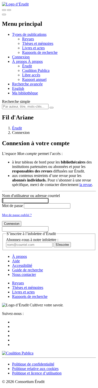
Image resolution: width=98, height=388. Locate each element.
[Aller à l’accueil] (15, 4)
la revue (85, 184)
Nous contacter (24, 274)
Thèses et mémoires (37, 43)
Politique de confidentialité (33, 364)
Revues (28, 39)
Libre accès (31, 75)
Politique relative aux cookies (35, 368)
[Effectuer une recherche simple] (4, 10)
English (18, 88)
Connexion (21, 57)
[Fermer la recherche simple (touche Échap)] (9, 10)
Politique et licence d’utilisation (37, 373)
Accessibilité (22, 265)
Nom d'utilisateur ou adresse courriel (31, 195)
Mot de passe (12, 206)
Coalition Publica (36, 70)
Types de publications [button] (29, 34)
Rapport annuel (34, 79)
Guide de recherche (27, 270)
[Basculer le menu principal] (4, 14)
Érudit (27, 66)
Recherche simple (16, 101)
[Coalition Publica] (17, 353)
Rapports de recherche (40, 52)
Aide (16, 261)
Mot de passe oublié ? (17, 215)
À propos (35, 61)
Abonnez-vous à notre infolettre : (32, 240)
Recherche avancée (27, 84)
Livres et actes (33, 48)
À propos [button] (20, 61)
